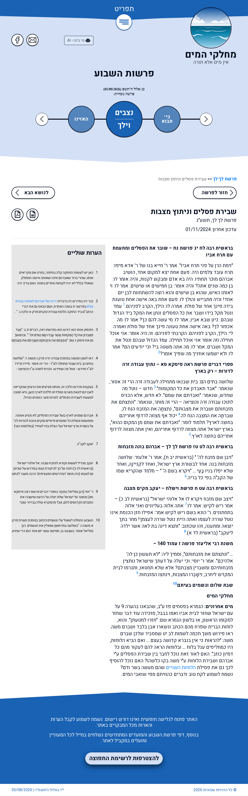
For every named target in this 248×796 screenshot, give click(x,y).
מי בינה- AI (76, 40)
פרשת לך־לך (224, 179)
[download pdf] (17, 215)
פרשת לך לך (179, 446)
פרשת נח (183, 248)
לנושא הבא (36, 192)
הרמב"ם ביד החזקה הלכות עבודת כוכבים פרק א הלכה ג (56, 311)
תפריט (124, 9)
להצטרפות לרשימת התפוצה (124, 758)
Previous (42, 119)
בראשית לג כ (83, 468)
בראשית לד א (202, 532)
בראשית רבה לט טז (213, 446)
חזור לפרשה (215, 192)
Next (206, 119)
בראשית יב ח (179, 457)
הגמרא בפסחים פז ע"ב (180, 606)
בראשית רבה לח (216, 248)
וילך (124, 124)
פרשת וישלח (179, 488)
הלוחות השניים (181, 667)
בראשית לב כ (134, 498)
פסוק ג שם (77, 340)
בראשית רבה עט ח (213, 488)
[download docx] (32, 215)
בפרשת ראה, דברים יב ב (40, 329)
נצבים (124, 113)
